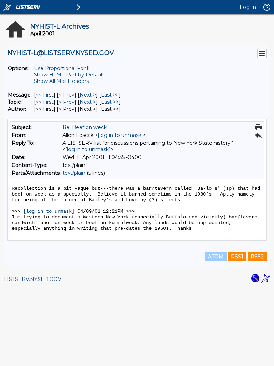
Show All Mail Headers (61, 81)
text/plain (73, 173)
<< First (45, 95)
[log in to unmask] (120, 135)
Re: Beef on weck (84, 127)
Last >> (110, 95)
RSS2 (257, 256)
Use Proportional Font (61, 68)
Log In (248, 7)
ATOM (216, 256)
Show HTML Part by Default (69, 74)
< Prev (67, 95)
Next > (88, 95)
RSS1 (237, 256)
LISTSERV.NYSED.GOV (32, 279)
